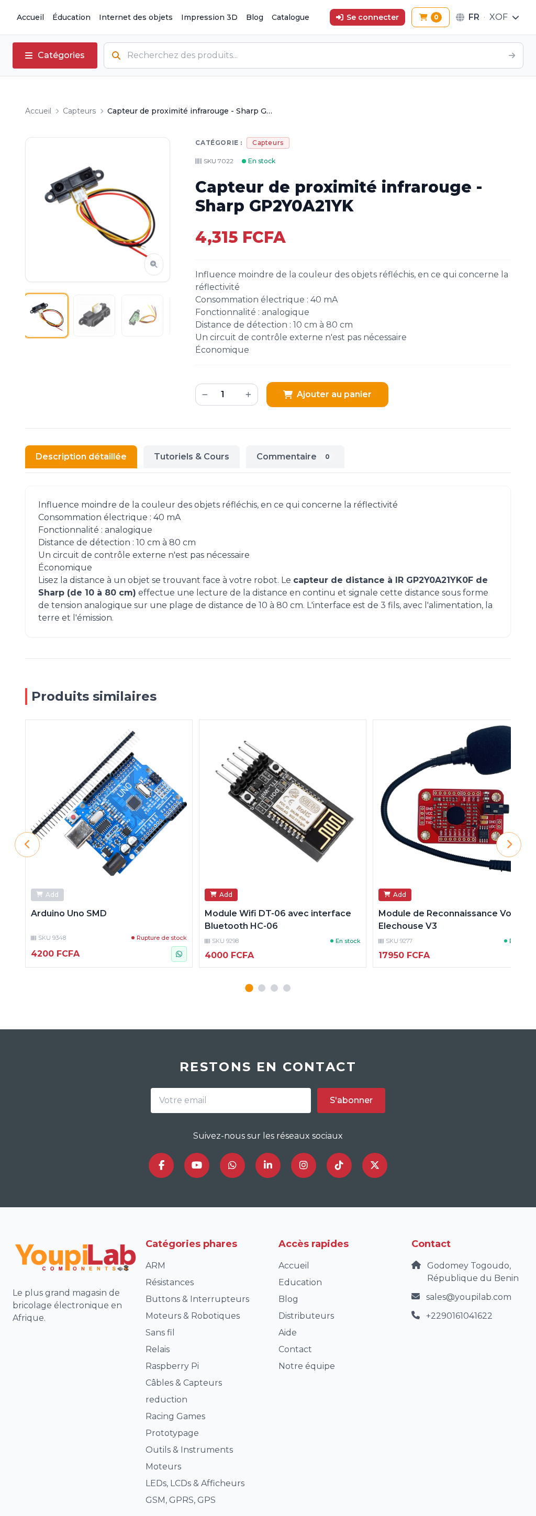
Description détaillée (81, 457)
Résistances (170, 1282)
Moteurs (163, 1467)
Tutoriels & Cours (191, 457)
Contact (295, 1349)
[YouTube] (196, 1165)
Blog (254, 17)
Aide (287, 1333)
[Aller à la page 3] (274, 988)
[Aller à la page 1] (249, 988)
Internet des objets (136, 17)
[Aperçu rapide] (178, 733)
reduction (166, 1400)
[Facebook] (161, 1165)
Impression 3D (209, 17)
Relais (158, 1349)
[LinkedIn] (268, 1165)
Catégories (61, 55)
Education (300, 1282)
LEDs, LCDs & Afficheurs (195, 1483)
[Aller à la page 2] (261, 988)
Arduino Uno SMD (69, 913)
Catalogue (290, 17)
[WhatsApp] (232, 1165)
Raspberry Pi (172, 1366)
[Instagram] (303, 1165)
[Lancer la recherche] (512, 55)
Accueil (30, 17)
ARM (155, 1266)
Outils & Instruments (189, 1450)
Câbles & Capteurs (184, 1383)
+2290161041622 (459, 1316)
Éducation (71, 17)
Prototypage (172, 1433)
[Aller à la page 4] (287, 988)
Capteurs (79, 111)
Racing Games (175, 1416)
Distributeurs (306, 1316)
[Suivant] (508, 844)
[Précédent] (27, 844)
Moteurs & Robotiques (193, 1316)
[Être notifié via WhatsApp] (179, 954)
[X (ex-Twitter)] (374, 1165)
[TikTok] (339, 1165)
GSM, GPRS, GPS (181, 1500)
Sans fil (160, 1333)
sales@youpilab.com (468, 1297)
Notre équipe (306, 1366)
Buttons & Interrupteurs (197, 1299)
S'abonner (351, 1100)
